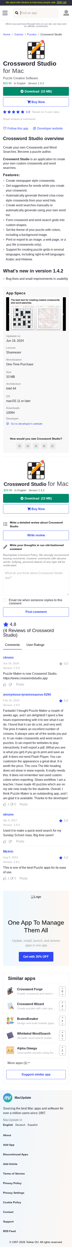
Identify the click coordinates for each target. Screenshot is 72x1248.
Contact (8, 1212)
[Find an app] (16, 13)
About (7, 1135)
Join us (61, 2)
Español (32, 1124)
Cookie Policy (12, 1202)
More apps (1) (17, 1063)
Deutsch (20, 1124)
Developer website (50, 128)
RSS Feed (9, 1231)
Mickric (8, 851)
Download (38, 91)
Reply (20, 684)
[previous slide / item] (9, 314)
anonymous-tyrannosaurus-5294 (27, 695)
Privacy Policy (12, 1183)
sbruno (8, 814)
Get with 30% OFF (36, 957)
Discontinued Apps (15, 1154)
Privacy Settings (13, 1192)
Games (18, 34)
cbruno (8, 657)
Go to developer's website (26, 423)
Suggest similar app (36, 1074)
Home (6, 34)
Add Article (10, 1164)
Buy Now (38, 102)
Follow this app (17, 128)
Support (8, 1221)
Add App (8, 1144)
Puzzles (31, 34)
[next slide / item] (63, 314)
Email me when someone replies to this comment (35, 601)
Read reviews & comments (19, 119)
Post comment (36, 612)
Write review (36, 535)
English (8, 1124)
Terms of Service (14, 1173)
